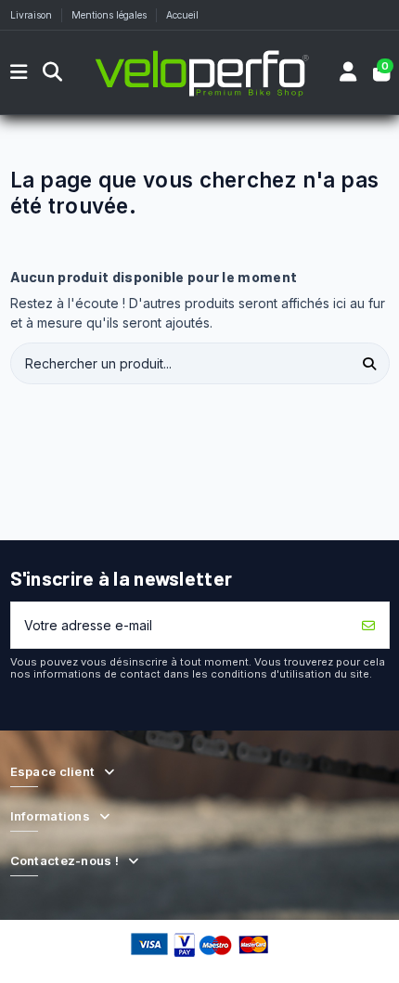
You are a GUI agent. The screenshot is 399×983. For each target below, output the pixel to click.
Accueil (182, 14)
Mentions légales (110, 14)
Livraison (32, 14)
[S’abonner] (369, 625)
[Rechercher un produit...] (370, 363)
